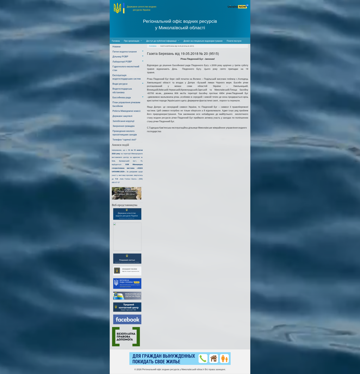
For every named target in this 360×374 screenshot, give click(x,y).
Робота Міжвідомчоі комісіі (126, 110)
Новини (116, 46)
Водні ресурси (119, 83)
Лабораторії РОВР (122, 61)
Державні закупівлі (122, 116)
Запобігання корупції (123, 121)
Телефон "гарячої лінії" (124, 139)
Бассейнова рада (121, 97)
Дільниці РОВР (120, 56)
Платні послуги (234, 40)
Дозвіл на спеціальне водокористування (203, 40)
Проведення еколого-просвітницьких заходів (124, 132)
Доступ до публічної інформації (161, 40)
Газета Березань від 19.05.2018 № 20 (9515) (177, 46)
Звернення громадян (123, 126)
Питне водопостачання (124, 51)
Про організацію (131, 40)
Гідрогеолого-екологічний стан (125, 68)
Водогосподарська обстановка (122, 90)
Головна (116, 40)
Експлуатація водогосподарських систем (126, 77)
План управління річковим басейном (126, 104)
